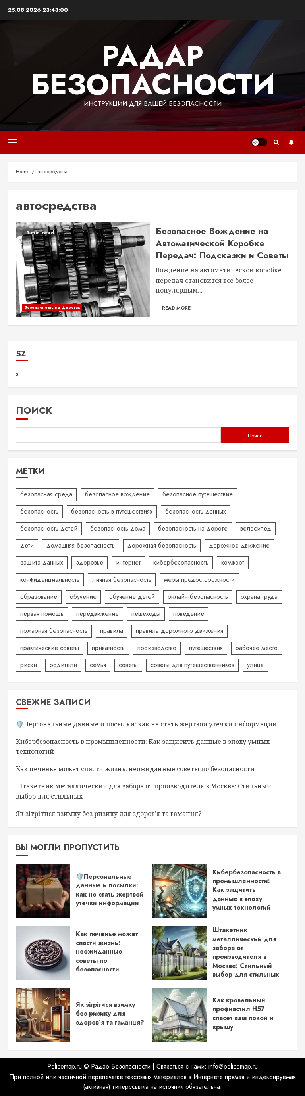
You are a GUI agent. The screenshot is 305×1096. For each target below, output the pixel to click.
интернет (128, 562)
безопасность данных (195, 511)
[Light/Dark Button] (259, 142)
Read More (176, 308)
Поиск (34, 410)
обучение (83, 596)
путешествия (206, 647)
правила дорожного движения (179, 630)
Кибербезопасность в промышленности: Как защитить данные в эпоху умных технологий (246, 890)
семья (98, 664)
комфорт (232, 562)
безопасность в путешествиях (111, 511)
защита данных (41, 562)
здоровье (89, 562)
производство (156, 647)
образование (38, 596)
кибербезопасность (180, 562)
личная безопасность (121, 579)
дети (27, 545)
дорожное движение (239, 545)
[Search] (276, 142)
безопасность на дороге (193, 528)
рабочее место (257, 647)
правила (111, 630)
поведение (188, 613)
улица (255, 664)
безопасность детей (48, 528)
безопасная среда (46, 494)
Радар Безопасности (153, 70)
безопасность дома (117, 528)
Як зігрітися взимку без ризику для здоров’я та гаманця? (108, 813)
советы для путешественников (192, 664)
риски (28, 664)
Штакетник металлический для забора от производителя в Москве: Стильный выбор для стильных (245, 952)
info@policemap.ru (233, 1066)
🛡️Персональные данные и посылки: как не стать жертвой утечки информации (146, 724)
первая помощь (42, 613)
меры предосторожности (199, 579)
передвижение (97, 613)
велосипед (255, 528)
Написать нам (291, 142)
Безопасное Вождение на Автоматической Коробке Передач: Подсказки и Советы (222, 243)
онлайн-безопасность (198, 596)
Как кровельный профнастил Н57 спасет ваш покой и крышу (243, 1013)
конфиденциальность (49, 579)
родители (63, 664)
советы (128, 664)
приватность (108, 647)
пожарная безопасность (53, 630)
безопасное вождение (117, 494)
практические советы (49, 647)
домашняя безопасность (80, 545)
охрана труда (259, 596)
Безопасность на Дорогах (52, 307)
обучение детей (132, 596)
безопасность (39, 511)
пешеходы (145, 613)
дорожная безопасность (161, 545)
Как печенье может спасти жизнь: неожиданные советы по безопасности (135, 769)
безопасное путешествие (197, 494)
